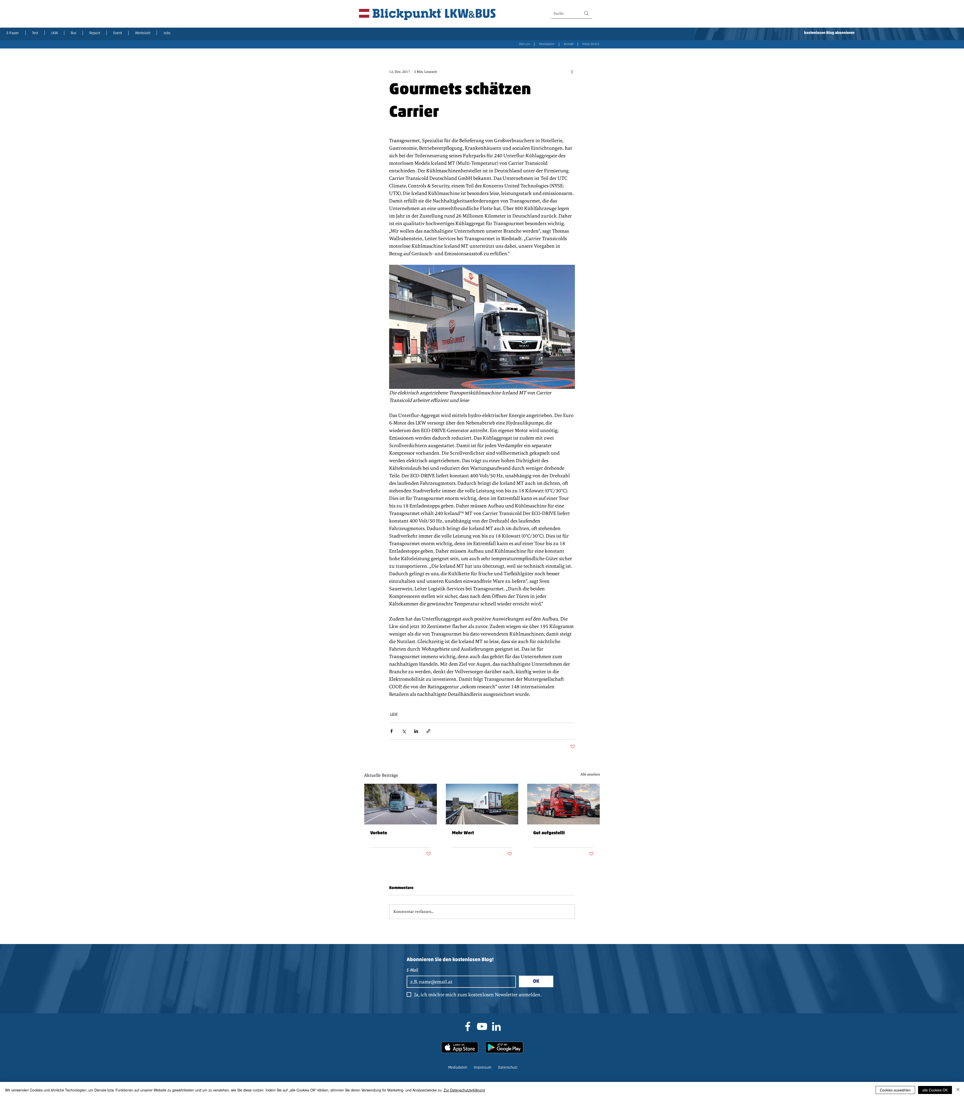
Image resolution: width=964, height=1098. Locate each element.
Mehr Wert (463, 833)
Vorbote (378, 833)
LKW (394, 714)
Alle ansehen (590, 774)
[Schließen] (958, 1090)
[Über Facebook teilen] (391, 731)
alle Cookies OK (935, 1089)
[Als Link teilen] (428, 731)
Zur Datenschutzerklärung (464, 1089)
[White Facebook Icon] (467, 1026)
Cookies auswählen (895, 1089)
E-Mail (412, 970)
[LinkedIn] (496, 1026)
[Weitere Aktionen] (572, 72)
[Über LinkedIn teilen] (416, 731)
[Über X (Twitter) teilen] (403, 731)
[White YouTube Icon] (482, 1026)
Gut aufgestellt (549, 833)
